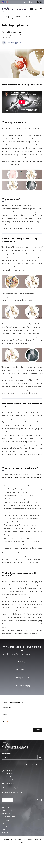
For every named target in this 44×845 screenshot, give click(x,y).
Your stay (5, 820)
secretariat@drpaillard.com (14, 788)
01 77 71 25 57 (10, 774)
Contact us (6, 830)
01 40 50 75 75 (10, 776)
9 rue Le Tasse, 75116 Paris (14, 792)
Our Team (5, 807)
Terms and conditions (10, 833)
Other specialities (8, 817)
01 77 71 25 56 (10, 783)
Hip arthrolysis (22, 661)
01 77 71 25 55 (10, 771)
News (3, 823)
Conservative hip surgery (22, 685)
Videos (4, 826)
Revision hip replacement (22, 677)
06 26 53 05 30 (10, 779)
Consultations (7, 811)
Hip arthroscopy (21, 669)
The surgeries (7, 814)
